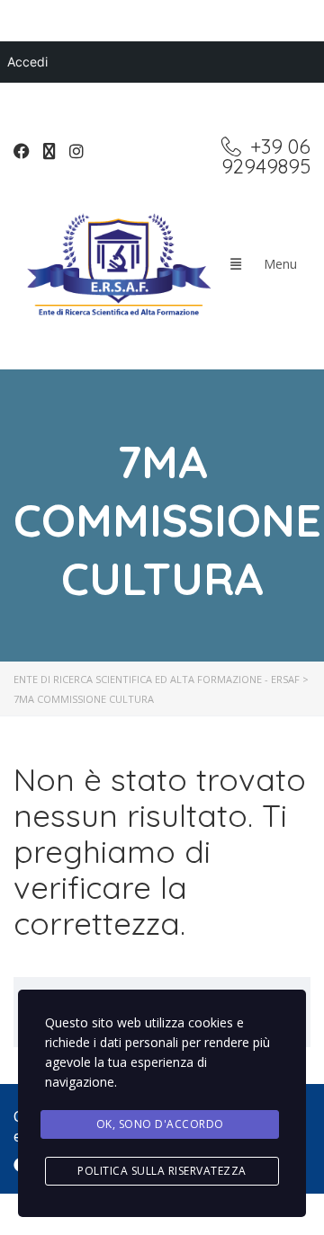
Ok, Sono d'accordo (160, 1124)
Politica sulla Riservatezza (162, 1170)
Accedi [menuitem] (27, 61)
